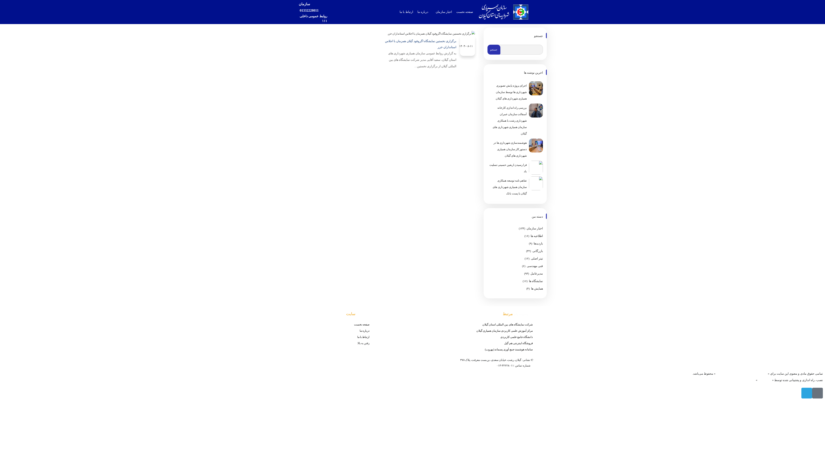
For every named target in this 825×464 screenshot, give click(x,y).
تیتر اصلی (537, 258)
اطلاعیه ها (537, 236)
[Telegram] (806, 393)
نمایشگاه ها (536, 281)
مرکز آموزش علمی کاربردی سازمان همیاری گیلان (504, 330)
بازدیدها (538, 243)
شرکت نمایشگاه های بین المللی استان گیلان (507, 324)
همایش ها (537, 288)
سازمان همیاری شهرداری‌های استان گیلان (741, 373)
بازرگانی (537, 251)
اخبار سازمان (535, 228)
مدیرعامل (536, 273)
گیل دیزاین (764, 380)
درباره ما (365, 330)
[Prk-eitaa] (817, 393)
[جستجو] (333, 12)
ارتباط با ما (363, 337)
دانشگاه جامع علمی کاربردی (516, 337)
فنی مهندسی (535, 266)
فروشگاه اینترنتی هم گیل (518, 343)
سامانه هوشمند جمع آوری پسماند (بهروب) (509, 349)
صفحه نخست (362, 324)
